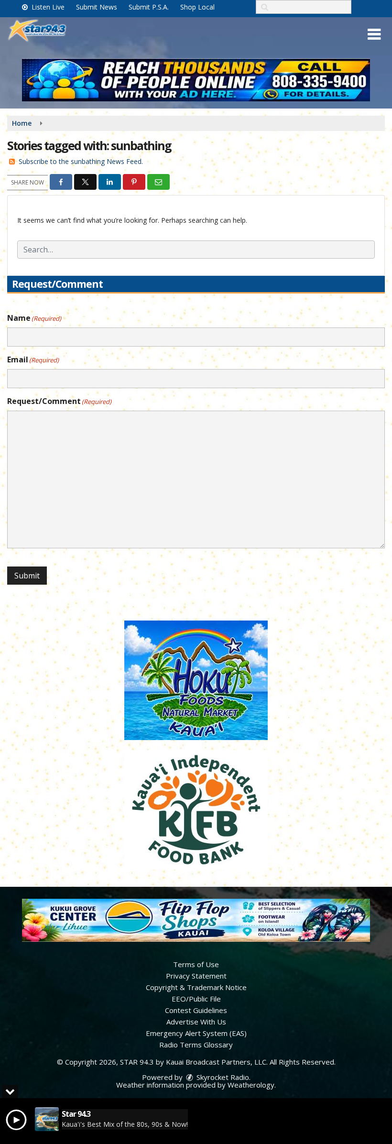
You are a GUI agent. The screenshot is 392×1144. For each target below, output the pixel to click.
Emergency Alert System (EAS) (196, 1033)
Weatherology (251, 1085)
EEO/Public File (196, 998)
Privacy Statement (196, 976)
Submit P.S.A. (149, 6)
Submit (27, 575)
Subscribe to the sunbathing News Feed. (81, 161)
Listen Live (47, 6)
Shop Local (197, 6)
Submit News (96, 6)
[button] (374, 34)
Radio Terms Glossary (196, 1044)
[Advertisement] (196, 79)
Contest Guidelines (196, 1010)
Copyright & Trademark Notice (196, 987)
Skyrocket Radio (222, 1077)
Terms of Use (196, 964)
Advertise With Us (196, 1021)
